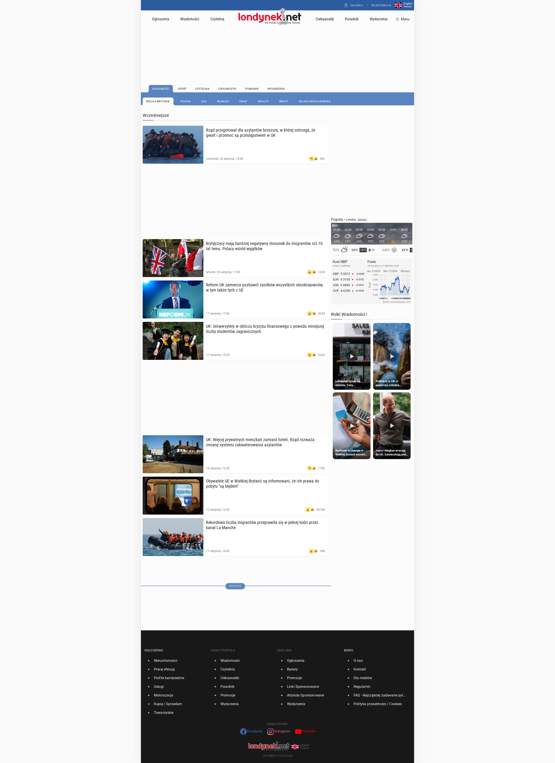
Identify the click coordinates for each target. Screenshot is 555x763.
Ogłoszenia (160, 19)
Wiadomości (189, 19)
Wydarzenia (379, 19)
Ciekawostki (325, 19)
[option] (175, 660)
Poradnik (352, 19)
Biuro (348, 650)
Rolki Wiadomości (348, 314)
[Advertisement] (277, 44)
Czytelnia (217, 19)
